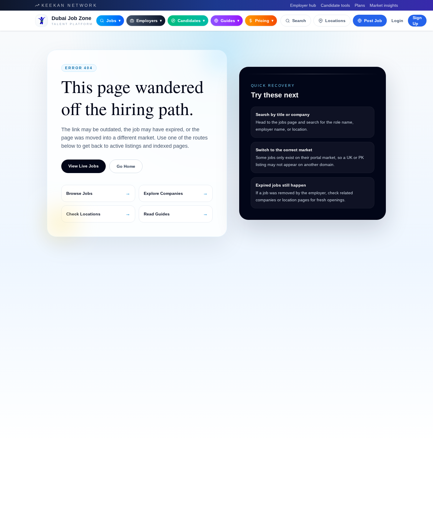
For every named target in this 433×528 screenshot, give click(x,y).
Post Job (373, 20)
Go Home (126, 166)
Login (397, 20)
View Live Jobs (83, 166)
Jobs (113, 20)
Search (299, 20)
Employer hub (303, 5)
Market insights (384, 5)
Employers (149, 20)
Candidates (191, 20)
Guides (230, 20)
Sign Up (417, 20)
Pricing (264, 20)
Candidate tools (335, 5)
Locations (335, 20)
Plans (360, 5)
